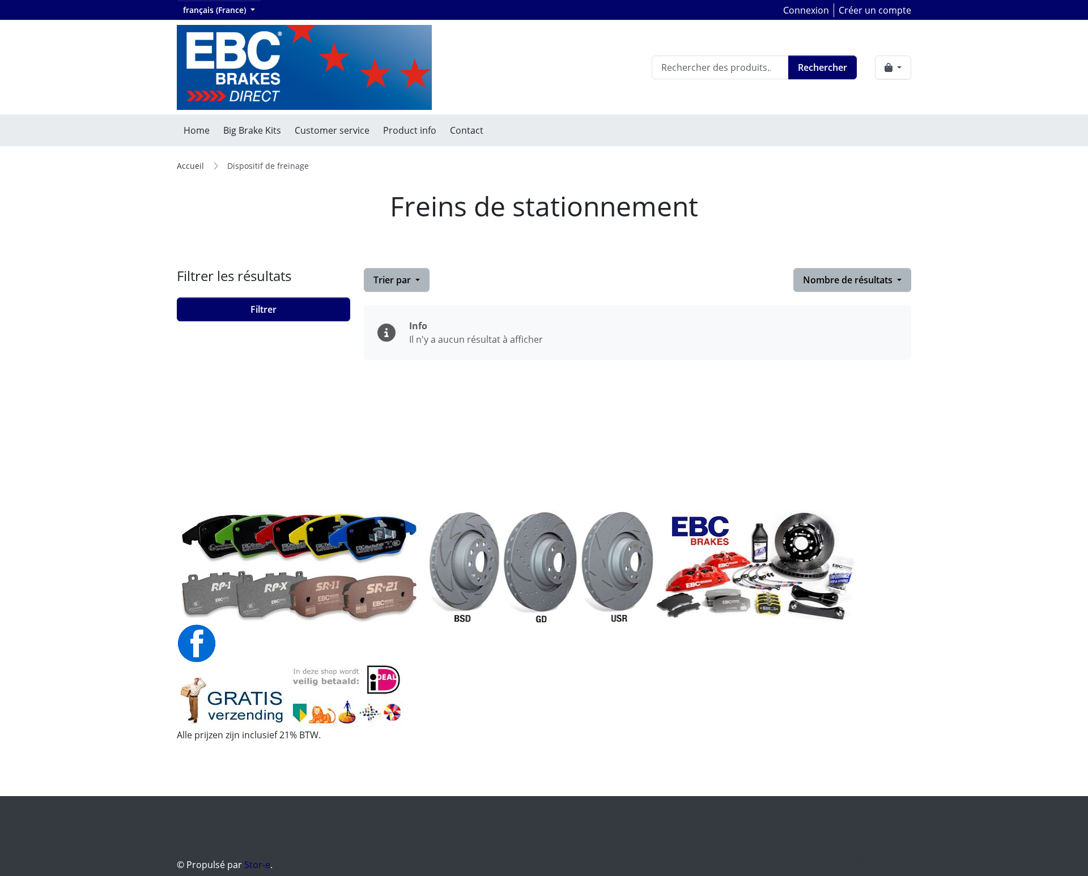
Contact (466, 130)
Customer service (332, 130)
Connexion (806, 10)
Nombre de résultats (849, 280)
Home (197, 130)
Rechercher (822, 67)
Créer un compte (875, 10)
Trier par (393, 280)
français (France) (215, 10)
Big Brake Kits (252, 130)
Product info (409, 130)
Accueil (190, 165)
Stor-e (257, 864)
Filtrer (263, 309)
